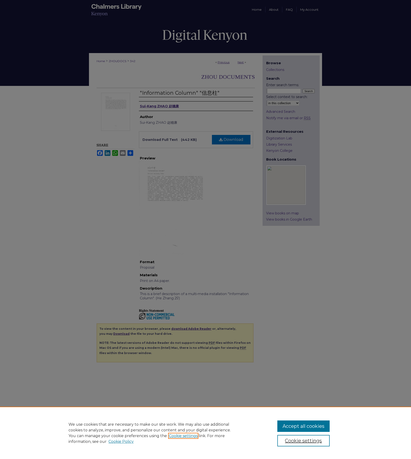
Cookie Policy (121, 441)
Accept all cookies (303, 426)
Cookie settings (183, 436)
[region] (205, 433)
